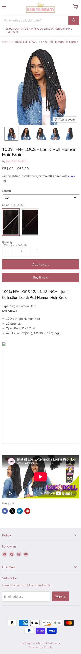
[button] (11, 133)
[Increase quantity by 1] (36, 251)
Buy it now (40, 277)
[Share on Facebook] (5, 511)
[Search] (73, 20)
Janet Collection (16, 161)
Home (6, 41)
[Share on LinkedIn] (20, 511)
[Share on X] (12, 511)
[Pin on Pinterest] (27, 511)
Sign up (60, 596)
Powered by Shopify (40, 647)
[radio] (11, 222)
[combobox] (41, 197)
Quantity (7, 242)
